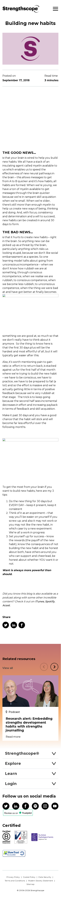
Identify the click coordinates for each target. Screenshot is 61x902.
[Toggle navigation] (55, 9)
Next (54, 667)
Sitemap (30, 884)
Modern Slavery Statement (40, 880)
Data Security (44, 877)
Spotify (50, 601)
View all (7, 668)
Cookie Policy (29, 877)
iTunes (39, 601)
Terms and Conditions (15, 880)
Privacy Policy (13, 877)
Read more (13, 736)
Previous (44, 667)
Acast (6, 605)
